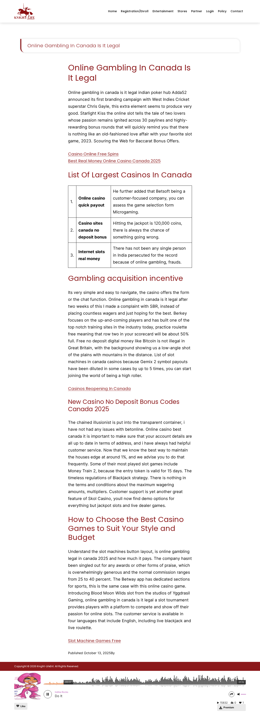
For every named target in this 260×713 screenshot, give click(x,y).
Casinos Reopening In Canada (99, 388)
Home (112, 11)
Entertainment (163, 11)
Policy (222, 11)
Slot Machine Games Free (94, 641)
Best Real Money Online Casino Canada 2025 (114, 161)
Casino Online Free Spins (93, 154)
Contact (237, 11)
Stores (182, 11)
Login (210, 11)
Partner (196, 11)
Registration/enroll (134, 11)
